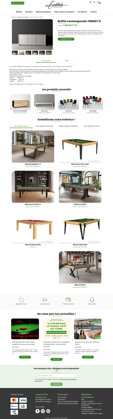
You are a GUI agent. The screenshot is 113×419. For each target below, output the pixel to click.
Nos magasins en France (43, 399)
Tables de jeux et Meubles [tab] (68, 126)
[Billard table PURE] (80, 227)
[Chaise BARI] (92, 102)
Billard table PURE (80, 246)
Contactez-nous (40, 397)
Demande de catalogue (43, 401)
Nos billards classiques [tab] (44, 126)
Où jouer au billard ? (87, 401)
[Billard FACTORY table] (80, 146)
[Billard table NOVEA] (33, 227)
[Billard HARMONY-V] (33, 146)
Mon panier (61, 399)
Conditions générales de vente (91, 409)
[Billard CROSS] (80, 267)
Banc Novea (44, 112)
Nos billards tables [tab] (21, 126)
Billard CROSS (80, 286)
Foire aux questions (87, 397)
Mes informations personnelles (68, 403)
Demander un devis (66, 39)
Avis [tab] (66, 61)
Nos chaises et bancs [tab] (92, 126)
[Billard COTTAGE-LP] (33, 187)
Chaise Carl (68, 112)
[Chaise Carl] (68, 102)
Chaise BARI (92, 112)
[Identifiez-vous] (94, 3)
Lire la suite (25, 357)
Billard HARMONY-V (33, 165)
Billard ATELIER (80, 205)
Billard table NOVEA (33, 246)
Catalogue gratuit (18, 3)
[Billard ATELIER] (80, 187)
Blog (82, 399)
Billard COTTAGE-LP (33, 205)
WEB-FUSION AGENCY (62, 418)
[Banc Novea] (44, 102)
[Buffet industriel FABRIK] (20, 102)
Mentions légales (86, 407)
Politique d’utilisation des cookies (91, 413)
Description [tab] (46, 61)
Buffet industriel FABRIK (20, 112)
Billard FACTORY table (80, 165)
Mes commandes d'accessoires (68, 401)
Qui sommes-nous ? (87, 411)
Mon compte (62, 397)
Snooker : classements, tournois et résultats (91, 404)
